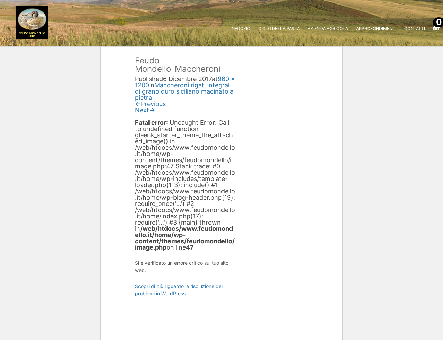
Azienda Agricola (328, 28)
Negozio (241, 28)
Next (145, 110)
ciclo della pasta (279, 28)
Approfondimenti (376, 28)
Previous (150, 103)
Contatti (414, 28)
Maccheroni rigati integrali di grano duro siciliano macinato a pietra (184, 91)
